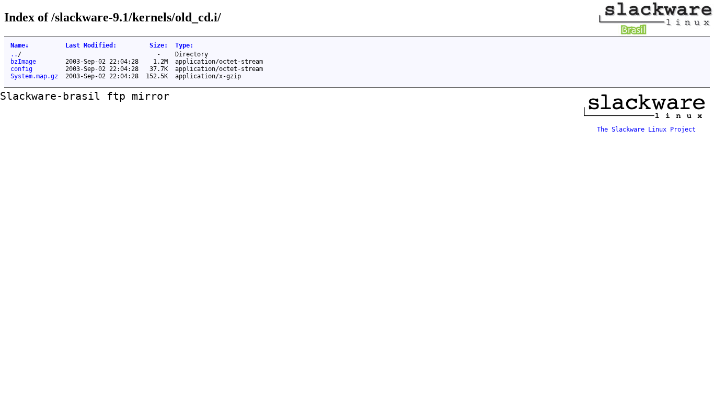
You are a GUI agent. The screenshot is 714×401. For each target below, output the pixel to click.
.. (14, 54)
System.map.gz (34, 76)
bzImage (23, 61)
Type (184, 45)
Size (158, 45)
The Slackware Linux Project (646, 129)
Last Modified (91, 45)
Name (19, 45)
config (21, 69)
